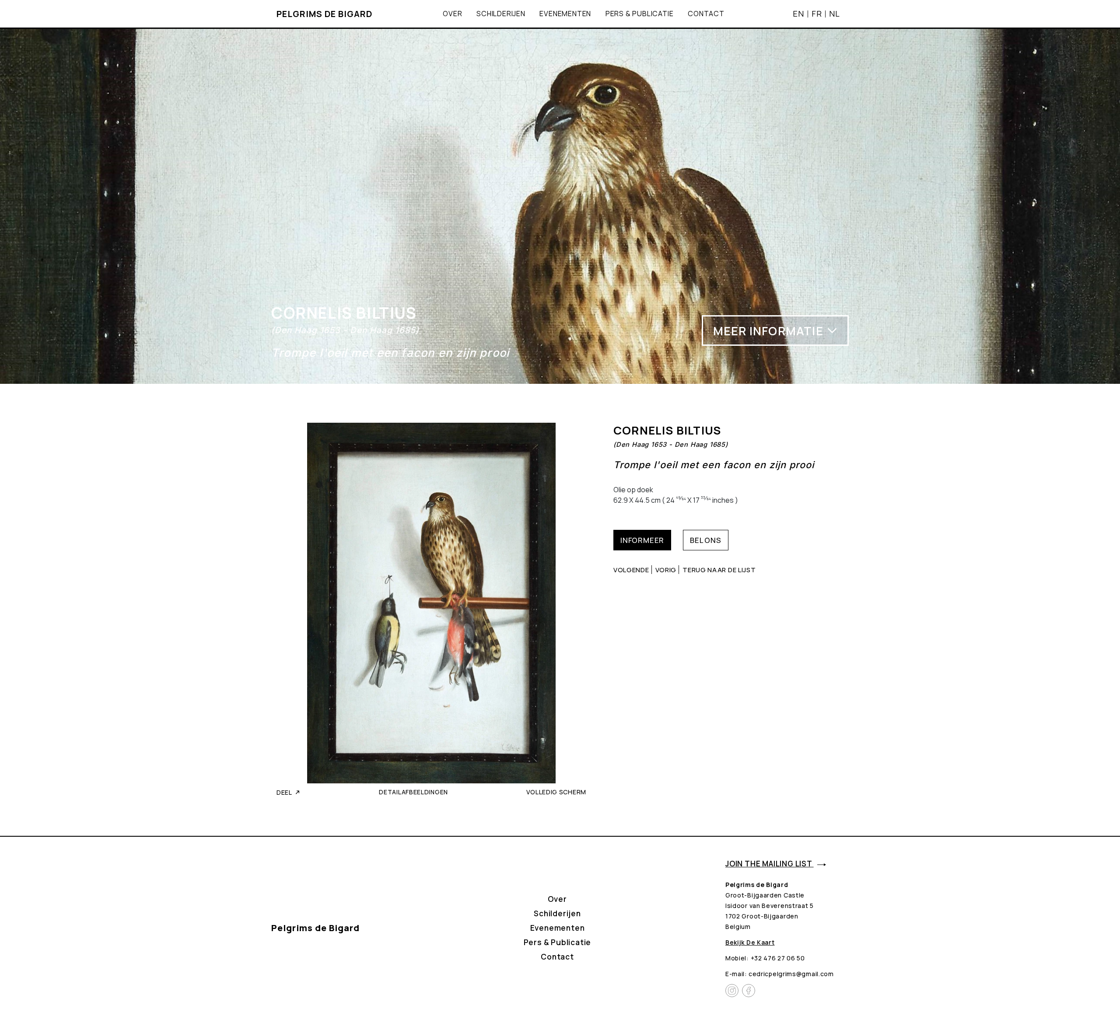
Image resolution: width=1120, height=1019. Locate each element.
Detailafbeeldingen (413, 792)
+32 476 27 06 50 (778, 958)
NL (834, 13)
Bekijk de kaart (750, 942)
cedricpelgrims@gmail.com (791, 974)
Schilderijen (500, 13)
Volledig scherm (556, 792)
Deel (284, 792)
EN (798, 13)
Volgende (631, 569)
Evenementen (565, 13)
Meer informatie (768, 331)
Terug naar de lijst (719, 569)
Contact (706, 13)
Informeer (642, 540)
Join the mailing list (769, 864)
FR (817, 13)
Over (452, 13)
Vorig (666, 569)
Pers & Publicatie (640, 13)
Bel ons (705, 540)
